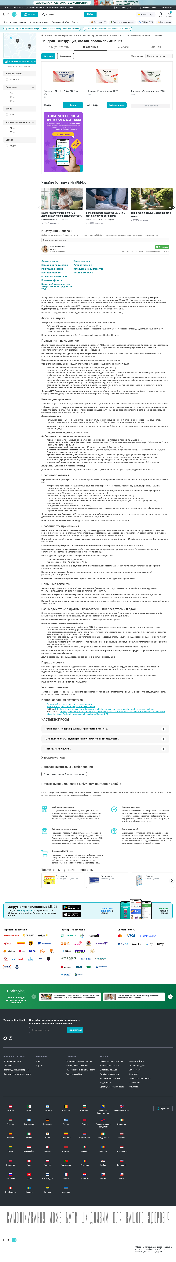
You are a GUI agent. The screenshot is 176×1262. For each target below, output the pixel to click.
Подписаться (75, 1030)
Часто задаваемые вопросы (60, 7)
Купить (72, 105)
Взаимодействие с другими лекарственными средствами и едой (56, 286)
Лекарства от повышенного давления (131, 35)
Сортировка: (137, 56)
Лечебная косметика (109, 1074)
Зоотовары (134, 1074)
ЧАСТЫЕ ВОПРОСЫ (83, 273)
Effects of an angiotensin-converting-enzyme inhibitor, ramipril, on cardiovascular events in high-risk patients (105, 709)
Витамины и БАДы (60, 22)
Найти (90, 14)
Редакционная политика (77, 1065)
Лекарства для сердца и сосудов (92, 35)
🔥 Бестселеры (164, 22)
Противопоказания (51, 273)
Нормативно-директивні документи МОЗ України (71, 706)
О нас (78, 7)
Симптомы (134, 1087)
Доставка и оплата (35, 7)
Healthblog (168, 7)
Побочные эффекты (51, 280)
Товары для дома (137, 1065)
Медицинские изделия (110, 1078)
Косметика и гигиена (39, 22)
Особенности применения (54, 276)
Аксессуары (134, 1082)
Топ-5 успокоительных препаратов (151, 212)
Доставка (48, 56)
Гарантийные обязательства (79, 1061)
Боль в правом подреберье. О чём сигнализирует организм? (105, 214)
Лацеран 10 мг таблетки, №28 (102, 91)
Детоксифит (62, 876)
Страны (39, 1065)
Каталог (7, 7)
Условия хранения (82, 265)
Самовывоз (65, 56)
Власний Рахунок (124, 7)
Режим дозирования (52, 269)
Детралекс (106, 876)
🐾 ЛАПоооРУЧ (146, 22)
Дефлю (149, 876)
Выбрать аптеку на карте (22, 61)
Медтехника (105, 1082)
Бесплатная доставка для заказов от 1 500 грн (109, 29)
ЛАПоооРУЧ (135, 1070)
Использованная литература (88, 269)
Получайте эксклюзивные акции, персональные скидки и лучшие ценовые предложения (54, 1021)
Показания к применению (54, 265)
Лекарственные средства (14, 22)
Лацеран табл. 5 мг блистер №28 (148, 91)
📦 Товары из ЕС (98, 22)
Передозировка (81, 261)
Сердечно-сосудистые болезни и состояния (64, 774)
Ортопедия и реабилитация (112, 1087)
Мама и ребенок (136, 1061)
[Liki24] (9, 1240)
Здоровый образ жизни (140, 1078)
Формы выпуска (50, 261)
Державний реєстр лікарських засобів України (69, 704)
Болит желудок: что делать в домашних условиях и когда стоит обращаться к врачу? (61, 214)
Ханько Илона (57, 246)
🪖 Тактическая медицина (122, 22)
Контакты (18, 7)
